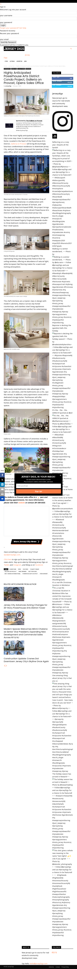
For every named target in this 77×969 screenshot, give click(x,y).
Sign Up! (38, 491)
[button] (38, 476)
